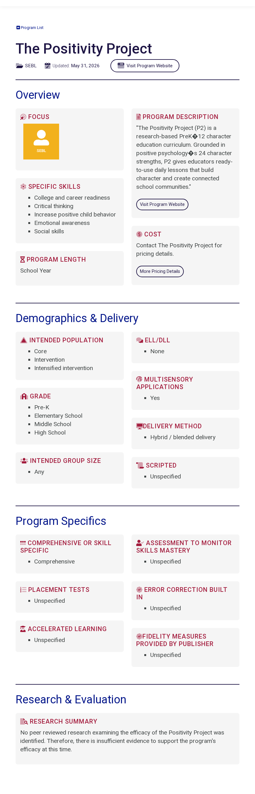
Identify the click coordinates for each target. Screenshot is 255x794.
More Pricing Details (160, 271)
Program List (32, 27)
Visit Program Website (149, 66)
